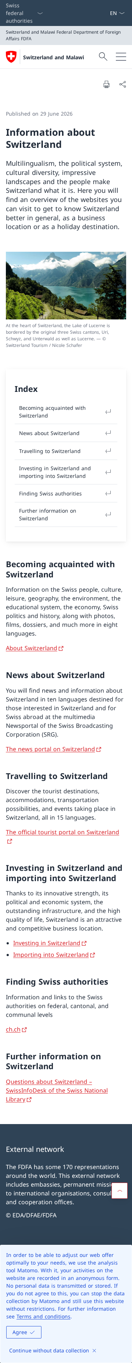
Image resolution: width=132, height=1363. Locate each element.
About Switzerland (31, 648)
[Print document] (106, 84)
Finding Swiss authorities (50, 493)
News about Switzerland (49, 433)
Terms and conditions (43, 1316)
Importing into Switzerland (51, 955)
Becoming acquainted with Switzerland (52, 411)
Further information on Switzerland (47, 514)
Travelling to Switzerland (50, 451)
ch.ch (13, 1029)
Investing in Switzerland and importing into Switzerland (55, 472)
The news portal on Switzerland (50, 749)
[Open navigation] (121, 56)
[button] (119, 1191)
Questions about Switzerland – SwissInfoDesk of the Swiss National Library (57, 1090)
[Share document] (122, 84)
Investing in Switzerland (46, 943)
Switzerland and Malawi (53, 57)
